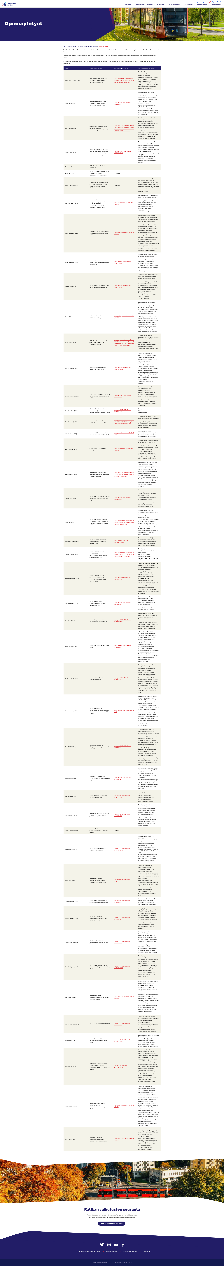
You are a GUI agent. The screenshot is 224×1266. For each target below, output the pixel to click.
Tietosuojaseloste (111, 1251)
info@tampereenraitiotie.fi (100, 1262)
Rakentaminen (174, 5)
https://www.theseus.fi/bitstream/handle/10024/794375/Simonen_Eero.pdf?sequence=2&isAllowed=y (124, 421)
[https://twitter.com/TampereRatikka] (102, 1245)
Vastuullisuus (187, 2)
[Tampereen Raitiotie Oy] (9, 4)
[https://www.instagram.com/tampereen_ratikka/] (109, 1245)
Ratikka (150, 5)
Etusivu (128, 5)
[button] (221, 2)
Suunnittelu (188, 5)
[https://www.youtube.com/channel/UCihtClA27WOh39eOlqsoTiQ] (116, 1245)
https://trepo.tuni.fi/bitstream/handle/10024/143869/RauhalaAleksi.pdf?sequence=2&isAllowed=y (124, 474)
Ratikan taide (202, 5)
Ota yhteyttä (216, 5)
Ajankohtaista (139, 5)
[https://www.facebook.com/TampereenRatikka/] (123, 1245)
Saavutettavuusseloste (130, 1251)
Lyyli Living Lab (201, 2)
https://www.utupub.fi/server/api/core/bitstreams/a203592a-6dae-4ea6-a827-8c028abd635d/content (124, 80)
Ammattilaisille (174, 2)
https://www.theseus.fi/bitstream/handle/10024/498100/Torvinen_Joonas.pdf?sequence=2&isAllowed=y (124, 554)
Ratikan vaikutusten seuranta (87, 46)
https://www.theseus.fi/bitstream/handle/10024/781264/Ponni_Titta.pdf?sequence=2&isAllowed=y (124, 522)
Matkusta (161, 5)
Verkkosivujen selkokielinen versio (89, 1251)
